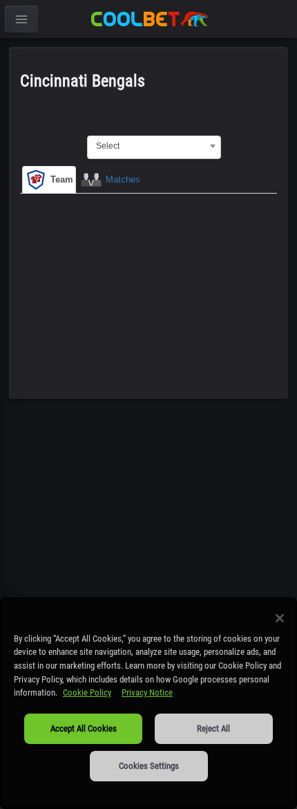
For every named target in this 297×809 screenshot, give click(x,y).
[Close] (280, 618)
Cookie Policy (87, 692)
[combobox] (154, 146)
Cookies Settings (149, 766)
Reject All (213, 728)
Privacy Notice (147, 692)
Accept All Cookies (83, 728)
